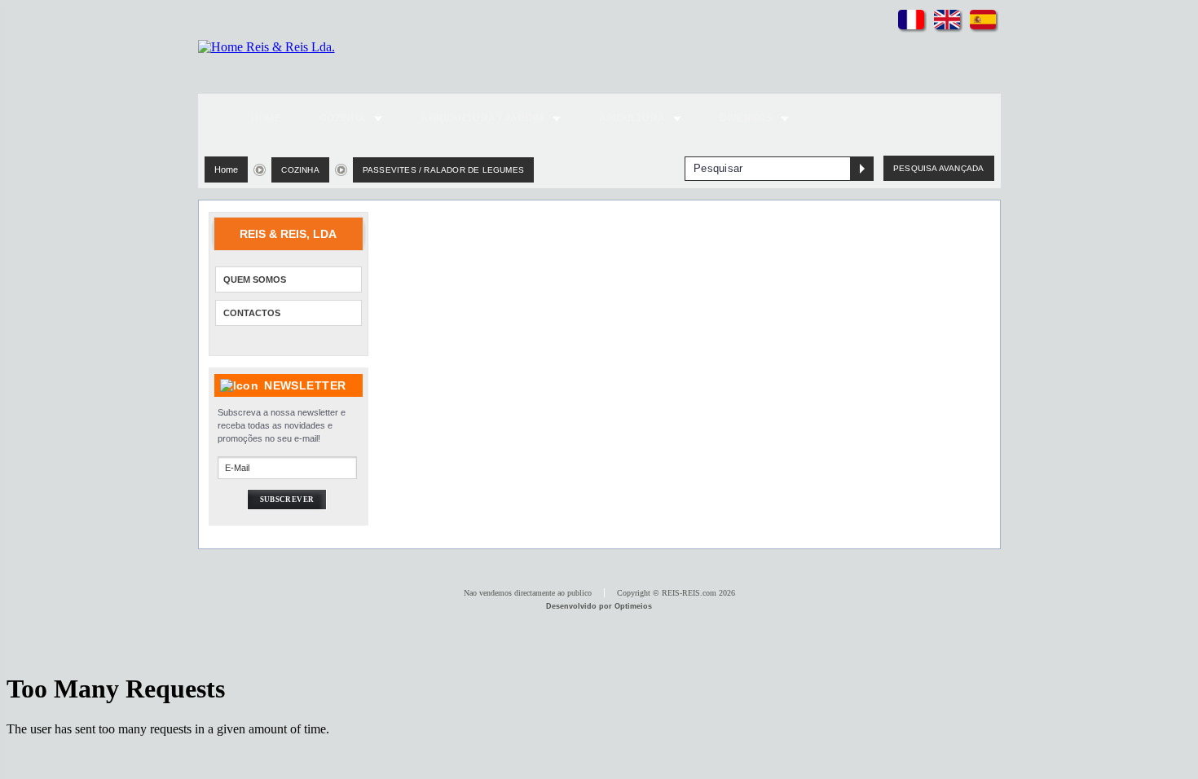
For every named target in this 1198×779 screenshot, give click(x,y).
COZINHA (300, 169)
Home (226, 169)
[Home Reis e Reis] (266, 47)
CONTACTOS (251, 313)
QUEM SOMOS (254, 279)
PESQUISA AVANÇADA (938, 168)
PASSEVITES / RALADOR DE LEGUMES (443, 169)
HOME (266, 118)
